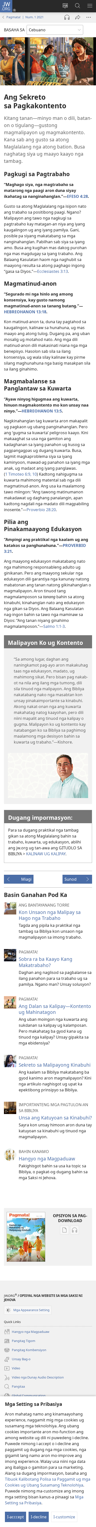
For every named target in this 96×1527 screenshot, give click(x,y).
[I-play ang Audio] (67, 17)
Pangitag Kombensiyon (25, 1350)
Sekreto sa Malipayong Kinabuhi (55, 1064)
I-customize (64, 1517)
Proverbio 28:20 (41, 509)
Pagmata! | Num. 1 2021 (25, 17)
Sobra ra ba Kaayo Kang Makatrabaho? (45, 962)
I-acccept (15, 1517)
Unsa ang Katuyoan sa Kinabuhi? (55, 1117)
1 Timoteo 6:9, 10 (21, 474)
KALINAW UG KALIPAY (45, 854)
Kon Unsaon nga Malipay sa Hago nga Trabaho (50, 915)
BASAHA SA (14, 30)
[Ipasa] (77, 17)
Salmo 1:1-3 (54, 626)
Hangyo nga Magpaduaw (47, 1158)
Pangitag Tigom (19, 1341)
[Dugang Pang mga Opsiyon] (88, 17)
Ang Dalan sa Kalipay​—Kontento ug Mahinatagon (55, 1009)
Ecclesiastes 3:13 (52, 271)
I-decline (39, 1517)
